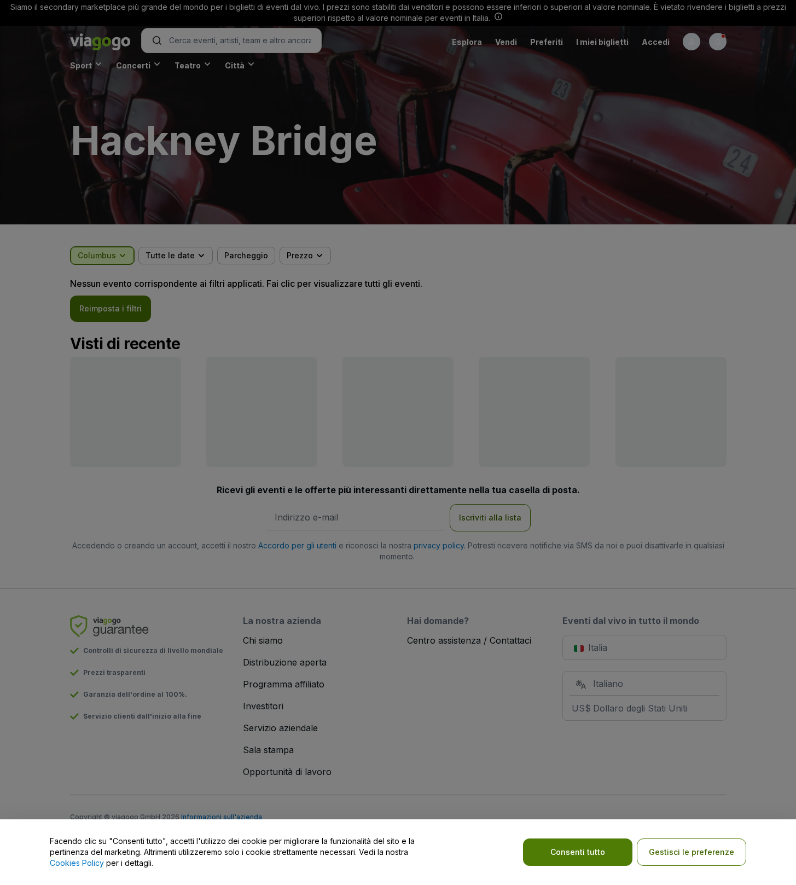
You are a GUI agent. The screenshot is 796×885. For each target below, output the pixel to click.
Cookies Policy (77, 862)
